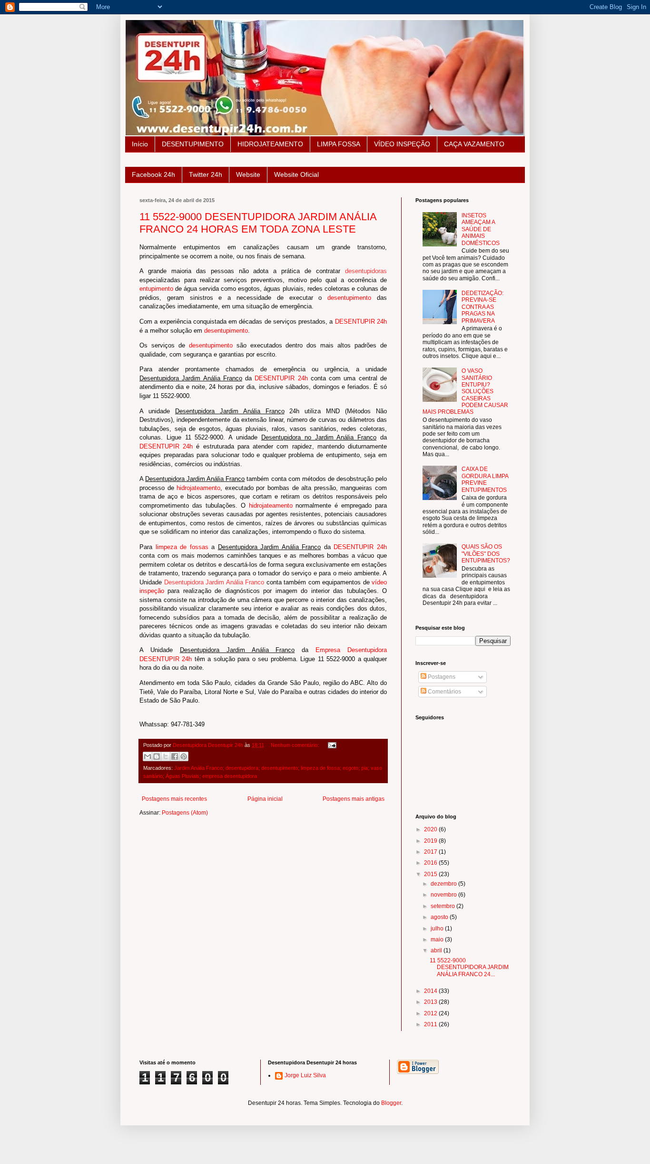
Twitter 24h (205, 174)
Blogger (391, 1103)
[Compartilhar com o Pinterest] (183, 756)
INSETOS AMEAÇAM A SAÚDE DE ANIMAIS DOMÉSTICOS (481, 229)
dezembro (444, 883)
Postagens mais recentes (174, 799)
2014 (431, 991)
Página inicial (265, 799)
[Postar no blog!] (156, 756)
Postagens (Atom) (185, 812)
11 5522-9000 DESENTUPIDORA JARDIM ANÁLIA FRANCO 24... (469, 967)
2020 (431, 829)
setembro (443, 906)
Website (248, 174)
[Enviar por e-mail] (147, 756)
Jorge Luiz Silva (305, 1075)
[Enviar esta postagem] (330, 745)
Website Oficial (296, 174)
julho (438, 928)
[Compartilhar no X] (165, 756)
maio (438, 939)
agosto (440, 917)
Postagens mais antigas (353, 799)
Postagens (440, 677)
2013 (431, 1002)
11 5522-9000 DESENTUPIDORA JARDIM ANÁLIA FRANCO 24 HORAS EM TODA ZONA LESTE (257, 223)
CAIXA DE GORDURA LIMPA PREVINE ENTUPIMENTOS (485, 479)
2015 (431, 874)
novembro (444, 894)
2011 (431, 1024)
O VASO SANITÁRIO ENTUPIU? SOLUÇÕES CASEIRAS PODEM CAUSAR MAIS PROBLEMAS (465, 391)
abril (437, 950)
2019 (431, 840)
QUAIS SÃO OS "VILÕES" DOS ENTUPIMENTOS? (486, 553)
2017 (431, 851)
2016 (431, 862)
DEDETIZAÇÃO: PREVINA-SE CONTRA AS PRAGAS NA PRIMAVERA (482, 307)
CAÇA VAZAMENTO (474, 144)
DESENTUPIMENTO (193, 144)
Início (140, 144)
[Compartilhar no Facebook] (174, 756)
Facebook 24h (153, 174)
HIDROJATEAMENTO (270, 144)
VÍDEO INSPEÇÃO (402, 144)
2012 (431, 1013)
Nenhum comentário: (295, 745)
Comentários (443, 691)
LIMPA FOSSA (338, 144)
